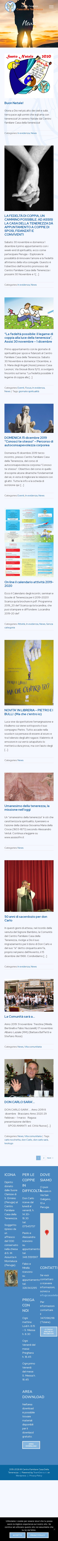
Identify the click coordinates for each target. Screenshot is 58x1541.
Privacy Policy (35, 1475)
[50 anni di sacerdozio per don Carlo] (29, 886)
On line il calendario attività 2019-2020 (29, 584)
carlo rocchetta (12, 1139)
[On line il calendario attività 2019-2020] (29, 542)
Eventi (21, 387)
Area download (31, 1445)
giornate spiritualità (29, 391)
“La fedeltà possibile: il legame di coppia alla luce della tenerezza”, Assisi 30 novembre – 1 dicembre (28, 337)
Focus (28, 387)
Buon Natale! (13, 103)
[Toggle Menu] (51, 6)
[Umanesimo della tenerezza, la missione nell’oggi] (29, 787)
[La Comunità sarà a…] (29, 995)
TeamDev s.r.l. (40, 1472)
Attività (21, 623)
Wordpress (21, 1475)
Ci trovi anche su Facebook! (49, 1331)
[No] (54, 1529)
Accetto (17, 1535)
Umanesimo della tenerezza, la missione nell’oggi (27, 808)
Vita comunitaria (33, 1046)
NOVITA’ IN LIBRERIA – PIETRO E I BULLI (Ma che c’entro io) (28, 712)
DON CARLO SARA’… (19, 1102)
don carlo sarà (40, 1139)
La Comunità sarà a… (19, 1017)
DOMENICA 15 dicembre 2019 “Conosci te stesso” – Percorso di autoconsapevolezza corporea (28, 441)
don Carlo (27, 1139)
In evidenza (24, 133)
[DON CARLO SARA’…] (29, 1078)
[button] (47, 1233)
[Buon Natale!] (29, 76)
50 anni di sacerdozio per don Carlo (25, 918)
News (34, 133)
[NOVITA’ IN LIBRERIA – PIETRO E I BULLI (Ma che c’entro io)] (29, 672)
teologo (8, 1143)
